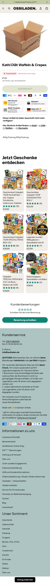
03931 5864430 (13, 341)
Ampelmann (7, 550)
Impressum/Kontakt (11, 437)
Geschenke (7, 520)
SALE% (5, 555)
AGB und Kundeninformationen (16, 472)
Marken (5, 568)
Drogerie (6, 537)
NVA (4, 546)
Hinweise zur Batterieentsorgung (16, 494)
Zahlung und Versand (26, 418)
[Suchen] (9, 8)
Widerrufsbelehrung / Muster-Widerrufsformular (23, 476)
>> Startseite (22, 128)
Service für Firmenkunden (13, 490)
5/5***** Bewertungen (11, 450)
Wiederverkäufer (9, 485)
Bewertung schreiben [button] (25, 320)
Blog (4, 503)
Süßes (5, 564)
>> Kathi (33, 125)
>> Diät (42, 125)
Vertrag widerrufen (25, 580)
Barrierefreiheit (8, 441)
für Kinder (6, 559)
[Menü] (3, 8)
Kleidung (6, 533)
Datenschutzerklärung (12, 468)
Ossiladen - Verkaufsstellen (14, 481)
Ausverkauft (7, 507)
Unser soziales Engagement (14, 463)
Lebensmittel (8, 524)
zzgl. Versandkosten (18, 81)
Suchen (5, 498)
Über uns (6, 459)
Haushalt (6, 529)
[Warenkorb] (47, 8)
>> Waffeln (8, 128)
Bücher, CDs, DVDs (10, 542)
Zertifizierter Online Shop (13, 446)
